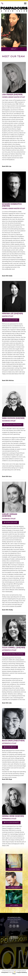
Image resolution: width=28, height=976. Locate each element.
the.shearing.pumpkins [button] (14, 654)
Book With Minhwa (8, 380)
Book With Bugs (7, 779)
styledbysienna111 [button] (12, 822)
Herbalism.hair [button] (11, 522)
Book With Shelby (7, 610)
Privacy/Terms (4, 972)
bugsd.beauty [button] (10, 747)
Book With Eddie (7, 276)
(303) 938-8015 (14, 922)
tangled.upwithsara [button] (13, 424)
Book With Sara (7, 476)
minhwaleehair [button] (11, 320)
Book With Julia (7, 703)
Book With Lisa (6, 166)
